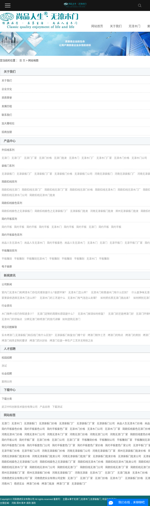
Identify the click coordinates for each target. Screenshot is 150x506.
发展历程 (7, 106)
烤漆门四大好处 (38, 340)
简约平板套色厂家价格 (90, 445)
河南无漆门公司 (99, 434)
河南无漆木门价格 (12, 434)
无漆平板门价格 (11, 450)
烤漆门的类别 (133, 335)
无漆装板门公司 (83, 173)
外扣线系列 (8, 149)
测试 (4, 365)
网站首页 (97, 26)
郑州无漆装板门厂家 (13, 472)
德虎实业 (19, 483)
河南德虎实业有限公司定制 (50, 478)
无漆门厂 (17, 157)
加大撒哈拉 (8, 123)
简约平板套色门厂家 (63, 445)
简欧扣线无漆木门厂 (129, 189)
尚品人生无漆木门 (12, 242)
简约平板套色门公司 (38, 445)
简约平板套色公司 (34, 428)
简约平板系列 (9, 218)
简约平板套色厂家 (57, 428)
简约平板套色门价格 (13, 445)
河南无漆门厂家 (119, 434)
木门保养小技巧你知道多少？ (18, 313)
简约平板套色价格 (12, 428)
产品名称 (45, 406)
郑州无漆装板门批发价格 (132, 450)
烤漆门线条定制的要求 (14, 340)
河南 (14, 503)
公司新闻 (7, 284)
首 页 (22, 60)
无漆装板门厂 (24, 173)
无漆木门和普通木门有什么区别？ (110, 292)
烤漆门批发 (48, 483)
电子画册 (7, 266)
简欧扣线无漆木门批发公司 (121, 461)
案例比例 (7, 381)
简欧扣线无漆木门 (105, 189)
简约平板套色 (54, 242)
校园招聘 (7, 357)
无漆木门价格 (121, 157)
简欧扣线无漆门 (11, 189)
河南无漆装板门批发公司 (46, 456)
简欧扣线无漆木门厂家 (14, 467)
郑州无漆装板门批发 (126, 210)
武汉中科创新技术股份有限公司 (20, 406)
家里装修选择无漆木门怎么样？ (20, 297)
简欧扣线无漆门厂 (32, 189)
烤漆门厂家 (63, 483)
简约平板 (7, 226)
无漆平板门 (116, 242)
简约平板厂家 (27, 439)
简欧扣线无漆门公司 (91, 467)
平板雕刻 (7, 258)
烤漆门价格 (33, 483)
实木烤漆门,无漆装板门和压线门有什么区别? (27, 335)
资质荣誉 (7, 97)
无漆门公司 (58, 439)
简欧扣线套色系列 (12, 202)
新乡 (23, 503)
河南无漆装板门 (103, 173)
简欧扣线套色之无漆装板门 (17, 210)
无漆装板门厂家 (43, 173)
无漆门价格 (45, 157)
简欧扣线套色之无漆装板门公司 (20, 461)
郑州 (18, 503)
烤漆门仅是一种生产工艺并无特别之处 (71, 340)
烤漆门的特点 (115, 335)
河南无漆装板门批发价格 (16, 456)
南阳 (28, 503)
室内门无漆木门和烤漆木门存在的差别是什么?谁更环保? (34, 292)
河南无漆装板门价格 (53, 450)
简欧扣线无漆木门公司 (14, 195)
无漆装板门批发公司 (129, 456)
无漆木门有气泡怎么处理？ (83, 297)
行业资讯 (7, 305)
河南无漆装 (81, 472)
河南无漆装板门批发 (101, 210)
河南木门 (7, 483)
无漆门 (5, 157)
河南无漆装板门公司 (78, 450)
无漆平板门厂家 (133, 242)
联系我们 (7, 114)
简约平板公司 (9, 439)
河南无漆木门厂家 (57, 434)
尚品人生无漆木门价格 (129, 423)
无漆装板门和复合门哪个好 (70, 335)
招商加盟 (7, 131)
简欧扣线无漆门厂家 (56, 189)
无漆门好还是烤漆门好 (121, 313)
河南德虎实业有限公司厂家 (17, 478)
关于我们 (116, 26)
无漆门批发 (60, 157)
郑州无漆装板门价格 (38, 472)
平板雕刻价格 (89, 439)
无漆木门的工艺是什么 (52, 297)
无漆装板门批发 (79, 210)
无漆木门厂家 (104, 157)
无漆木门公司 (139, 157)
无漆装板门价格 (63, 173)
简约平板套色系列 (12, 234)
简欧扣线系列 (9, 181)
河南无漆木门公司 (34, 434)
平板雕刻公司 (107, 439)
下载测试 (57, 406)
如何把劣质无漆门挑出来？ (115, 297)
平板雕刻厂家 (124, 439)
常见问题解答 (9, 327)
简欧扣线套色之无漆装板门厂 (51, 210)
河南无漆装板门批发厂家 (76, 456)
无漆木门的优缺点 (12, 319)
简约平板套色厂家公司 (118, 445)
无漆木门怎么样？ (78, 292)
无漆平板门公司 (31, 450)
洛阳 (33, 503)
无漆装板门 (8, 173)
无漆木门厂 (87, 157)
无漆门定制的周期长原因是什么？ (56, 313)
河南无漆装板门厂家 (103, 450)
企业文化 (7, 89)
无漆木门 (134, 26)
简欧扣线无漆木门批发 (42, 195)
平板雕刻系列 (9, 250)
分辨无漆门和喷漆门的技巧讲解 (42, 319)
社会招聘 (7, 373)
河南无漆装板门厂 (125, 173)
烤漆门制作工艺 (97, 335)
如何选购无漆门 (71, 319)
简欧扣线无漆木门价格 (90, 461)
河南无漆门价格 (79, 434)
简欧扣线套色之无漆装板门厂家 (58, 461)
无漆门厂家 (30, 157)
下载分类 (7, 398)
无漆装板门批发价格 (104, 456)
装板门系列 (8, 165)
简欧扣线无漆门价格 (81, 189)
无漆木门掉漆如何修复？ (92, 313)
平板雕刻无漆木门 (37, 258)
